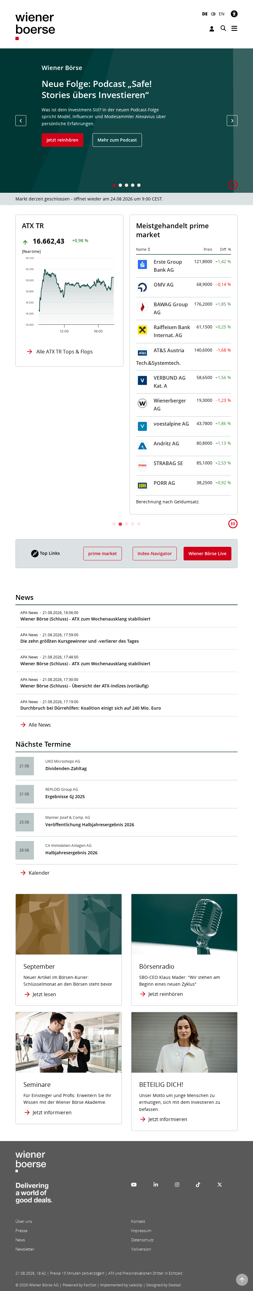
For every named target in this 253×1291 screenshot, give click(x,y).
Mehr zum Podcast (117, 140)
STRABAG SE (54, 463)
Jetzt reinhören (62, 140)
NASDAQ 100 (169, 343)
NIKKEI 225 (166, 362)
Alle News (40, 724)
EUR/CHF (164, 444)
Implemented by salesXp (121, 1285)
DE (205, 14)
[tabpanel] (126, 120)
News (20, 1240)
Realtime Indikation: (164, 483)
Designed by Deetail (163, 1285)
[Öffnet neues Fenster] (184, 1042)
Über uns (23, 1221)
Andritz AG (52, 443)
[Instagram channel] (177, 1184)
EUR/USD (164, 425)
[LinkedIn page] (156, 1184)
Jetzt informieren (52, 1112)
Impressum (141, 1230)
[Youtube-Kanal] (134, 1184)
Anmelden (212, 28)
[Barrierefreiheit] (234, 14)
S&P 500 (163, 323)
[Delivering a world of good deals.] (33, 1195)
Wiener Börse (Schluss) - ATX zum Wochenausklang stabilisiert (85, 619)
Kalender (39, 872)
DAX (159, 261)
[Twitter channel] (219, 1184)
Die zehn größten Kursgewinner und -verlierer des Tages (79, 641)
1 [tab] (114, 186)
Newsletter (24, 1249)
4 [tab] (133, 186)
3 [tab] (126, 186)
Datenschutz (142, 1240)
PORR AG (50, 483)
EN (222, 14)
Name (27, 249)
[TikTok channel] (198, 1184)
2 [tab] (120, 186)
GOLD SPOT (168, 382)
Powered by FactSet (79, 1285)
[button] (20, 120)
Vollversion (141, 1249)
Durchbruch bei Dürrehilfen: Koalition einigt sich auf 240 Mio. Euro (90, 708)
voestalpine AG (57, 423)
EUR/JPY (163, 464)
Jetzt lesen (44, 994)
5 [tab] (139, 186)
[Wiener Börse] (35, 26)
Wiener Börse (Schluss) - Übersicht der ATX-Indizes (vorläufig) (84, 686)
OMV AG (49, 284)
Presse (21, 1230)
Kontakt (138, 1221)
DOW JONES (168, 303)
